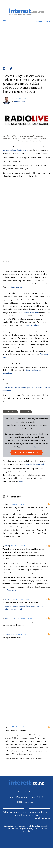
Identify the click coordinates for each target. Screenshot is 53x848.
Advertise (41, 797)
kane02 (7, 634)
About (21, 792)
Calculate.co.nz (39, 826)
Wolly (7, 546)
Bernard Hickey (19, 101)
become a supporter (26, 452)
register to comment (35, 464)
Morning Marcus (10, 412)
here (36, 447)
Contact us (30, 792)
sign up (39, 22)
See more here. (17, 287)
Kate (9, 727)
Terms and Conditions (17, 797)
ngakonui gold (10, 618)
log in (47, 22)
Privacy (32, 797)
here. (21, 481)
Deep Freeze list (31, 312)
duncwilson (9, 599)
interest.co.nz (10, 826)
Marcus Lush (25, 412)
